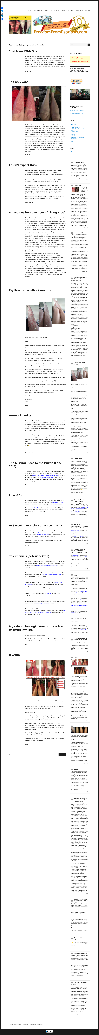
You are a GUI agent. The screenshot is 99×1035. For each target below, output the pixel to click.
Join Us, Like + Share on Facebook (77, 110)
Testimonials (65, 10)
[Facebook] (1, 8)
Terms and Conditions (76, 127)
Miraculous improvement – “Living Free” (37, 212)
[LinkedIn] (1, 16)
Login (71, 151)
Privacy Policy (75, 125)
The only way (18, 81)
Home (29, 10)
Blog (72, 10)
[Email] (1, 13)
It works (14, 654)
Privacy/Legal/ (73, 124)
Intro (34, 10)
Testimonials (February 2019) (29, 556)
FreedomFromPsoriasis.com (15, 1024)
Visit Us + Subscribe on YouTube (76, 113)
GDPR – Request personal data (78, 128)
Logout (74, 151)
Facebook (87, 10)
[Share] (1, 19)
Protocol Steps (55, 10)
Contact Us (78, 10)
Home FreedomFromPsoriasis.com (77, 137)
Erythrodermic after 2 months (30, 290)
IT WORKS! (16, 495)
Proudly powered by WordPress (36, 1024)
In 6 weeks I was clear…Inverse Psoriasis (37, 525)
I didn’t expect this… (23, 165)
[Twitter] (1, 11)
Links (73, 140)
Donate (72, 133)
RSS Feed (78, 151)
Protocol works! (20, 415)
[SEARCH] (89, 45)
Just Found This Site (23, 51)
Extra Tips (73, 134)
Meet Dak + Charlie (42, 10)
